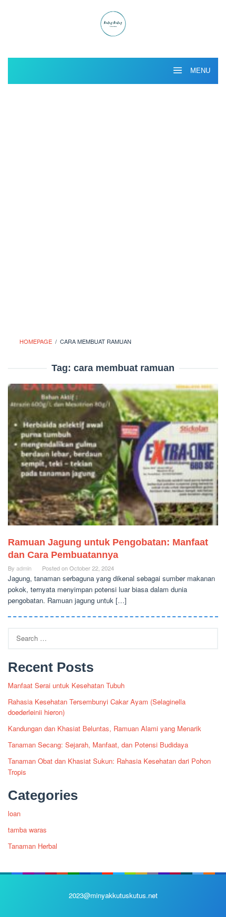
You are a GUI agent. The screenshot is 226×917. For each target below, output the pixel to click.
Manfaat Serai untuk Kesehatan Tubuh (66, 685)
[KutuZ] (113, 22)
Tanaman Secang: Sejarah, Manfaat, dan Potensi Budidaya (98, 745)
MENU (199, 71)
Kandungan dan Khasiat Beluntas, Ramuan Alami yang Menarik (104, 728)
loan (14, 813)
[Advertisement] (113, 207)
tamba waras (27, 830)
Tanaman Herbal (32, 846)
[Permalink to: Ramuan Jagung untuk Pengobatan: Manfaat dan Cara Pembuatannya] (113, 459)
